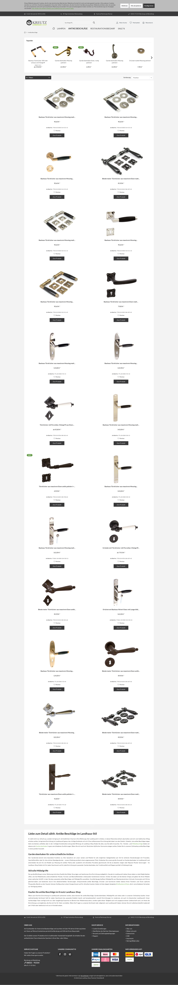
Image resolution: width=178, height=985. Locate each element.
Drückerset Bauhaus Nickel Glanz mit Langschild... (121, 609)
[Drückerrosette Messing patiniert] (140, 51)
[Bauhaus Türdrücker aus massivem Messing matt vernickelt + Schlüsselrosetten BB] (57, 100)
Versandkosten (85, 975)
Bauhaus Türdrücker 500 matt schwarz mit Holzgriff (37, 62)
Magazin (95, 936)
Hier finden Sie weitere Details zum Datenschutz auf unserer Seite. (53, 8)
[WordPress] (70, 954)
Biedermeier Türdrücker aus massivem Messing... (57, 733)
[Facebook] (60, 954)
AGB (127, 936)
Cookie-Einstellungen (99, 929)
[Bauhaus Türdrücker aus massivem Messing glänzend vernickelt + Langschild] (121, 469)
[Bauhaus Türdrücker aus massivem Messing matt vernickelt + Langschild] (121, 407)
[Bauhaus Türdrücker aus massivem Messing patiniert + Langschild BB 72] (57, 654)
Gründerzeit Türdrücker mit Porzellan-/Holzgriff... (121, 548)
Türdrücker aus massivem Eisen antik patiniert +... (57, 486)
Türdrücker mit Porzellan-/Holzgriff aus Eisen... (57, 425)
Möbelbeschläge (137, 844)
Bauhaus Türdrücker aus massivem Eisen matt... (121, 302)
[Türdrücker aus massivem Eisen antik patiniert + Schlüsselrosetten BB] (57, 469)
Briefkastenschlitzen (122, 884)
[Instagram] (65, 954)
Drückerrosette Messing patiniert (140, 60)
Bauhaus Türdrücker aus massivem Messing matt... (57, 117)
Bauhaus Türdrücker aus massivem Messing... (121, 117)
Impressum (130, 938)
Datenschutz (130, 933)
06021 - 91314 (32, 962)
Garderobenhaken (41, 846)
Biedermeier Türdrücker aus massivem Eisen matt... (121, 179)
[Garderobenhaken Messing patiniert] (63, 51)
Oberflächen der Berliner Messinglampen (106, 931)
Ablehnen (124, 6)
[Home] (54, 28)
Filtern (30, 77)
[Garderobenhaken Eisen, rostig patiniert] (89, 51)
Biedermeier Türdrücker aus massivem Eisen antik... (57, 609)
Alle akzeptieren (136, 6)
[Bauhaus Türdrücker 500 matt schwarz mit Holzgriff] (38, 51)
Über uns (129, 929)
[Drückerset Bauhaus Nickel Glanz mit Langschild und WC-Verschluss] (121, 592)
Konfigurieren (148, 6)
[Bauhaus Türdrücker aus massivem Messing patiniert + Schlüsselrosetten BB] (57, 161)
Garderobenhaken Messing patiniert (63, 62)
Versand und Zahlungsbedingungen (104, 933)
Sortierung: (127, 77)
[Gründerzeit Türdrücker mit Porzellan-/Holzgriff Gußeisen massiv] (121, 531)
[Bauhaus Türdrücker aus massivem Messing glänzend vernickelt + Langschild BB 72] (121, 346)
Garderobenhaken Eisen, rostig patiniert (89, 62)
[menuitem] (147, 23)
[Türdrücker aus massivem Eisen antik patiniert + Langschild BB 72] (57, 777)
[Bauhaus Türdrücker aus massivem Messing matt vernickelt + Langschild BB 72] (57, 346)
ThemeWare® (100, 978)
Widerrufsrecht (131, 931)
